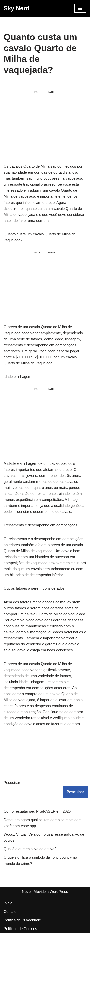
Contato (10, 911)
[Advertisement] (45, 128)
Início (8, 903)
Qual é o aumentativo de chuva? (30, 849)
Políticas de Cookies (20, 928)
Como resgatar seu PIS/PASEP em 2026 (37, 811)
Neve (26, 891)
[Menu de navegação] (80, 8)
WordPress (59, 891)
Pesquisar (12, 782)
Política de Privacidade (22, 920)
